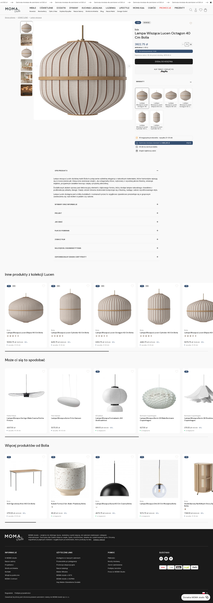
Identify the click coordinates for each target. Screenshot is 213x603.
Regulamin (9, 593)
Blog (102, 11)
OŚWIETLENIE (23, 17)
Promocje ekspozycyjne (65, 565)
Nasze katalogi (62, 568)
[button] (129, 66)
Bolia (137, 29)
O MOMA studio (11, 558)
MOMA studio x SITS (64, 575)
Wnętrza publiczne (12, 575)
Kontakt (8, 572)
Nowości (33, 11)
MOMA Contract (11, 579)
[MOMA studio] (13, 10)
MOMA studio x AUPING (65, 579)
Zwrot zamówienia (115, 565)
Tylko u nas (53, 11)
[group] (26, 315)
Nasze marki (110, 11)
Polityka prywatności (23, 593)
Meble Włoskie (62, 572)
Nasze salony (78, 11)
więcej (188, 143)
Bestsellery (42, 11)
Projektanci (9, 565)
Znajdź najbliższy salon (147, 151)
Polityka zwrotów (114, 568)
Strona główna (10, 17)
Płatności (111, 558)
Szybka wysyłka (65, 11)
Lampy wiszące (36, 17)
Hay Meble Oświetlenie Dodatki (68, 582)
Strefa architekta (92, 11)
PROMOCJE (165, 8)
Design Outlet (122, 11)
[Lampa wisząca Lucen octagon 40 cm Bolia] (83, 70)
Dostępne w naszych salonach (68, 558)
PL (207, 593)
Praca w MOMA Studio (116, 572)
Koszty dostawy (114, 561)
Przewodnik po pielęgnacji (66, 561)
